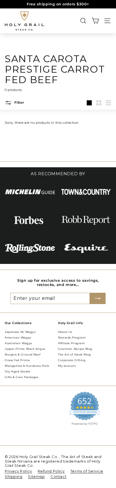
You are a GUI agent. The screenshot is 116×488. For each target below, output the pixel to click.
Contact (58, 476)
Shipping (13, 476)
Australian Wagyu (18, 343)
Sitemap (36, 476)
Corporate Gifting (71, 360)
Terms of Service (86, 471)
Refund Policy (51, 471)
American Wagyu (18, 337)
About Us (65, 332)
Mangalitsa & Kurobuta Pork (27, 366)
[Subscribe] (98, 298)
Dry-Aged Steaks (17, 371)
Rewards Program (72, 337)
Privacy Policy (18, 471)
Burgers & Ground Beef (23, 354)
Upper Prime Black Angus (25, 349)
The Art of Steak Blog (74, 354)
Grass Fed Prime (17, 360)
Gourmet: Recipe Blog (75, 349)
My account (67, 366)
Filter (18, 102)
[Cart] (95, 20)
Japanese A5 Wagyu (20, 332)
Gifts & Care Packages (22, 377)
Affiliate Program (71, 343)
